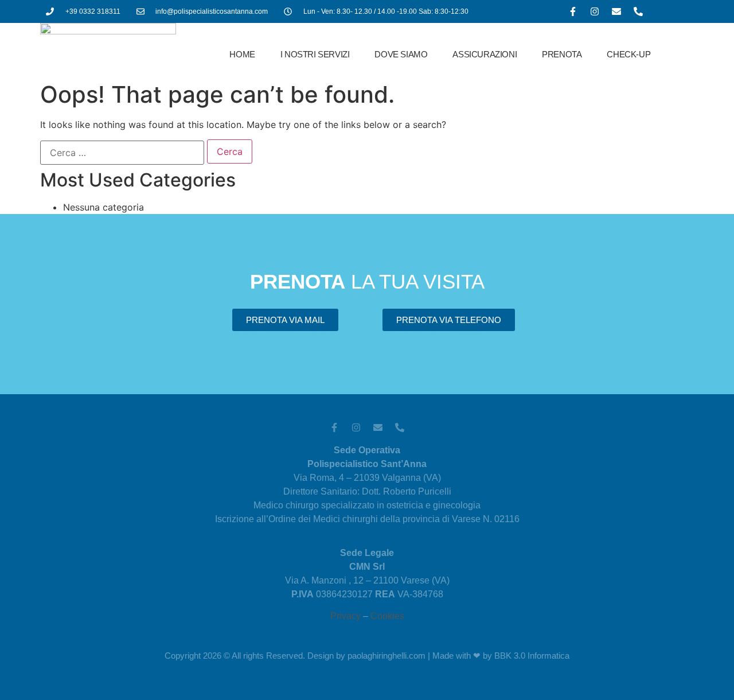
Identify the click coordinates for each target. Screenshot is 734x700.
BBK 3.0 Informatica (531, 655)
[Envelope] (616, 11)
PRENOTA (561, 54)
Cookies (387, 616)
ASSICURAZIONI (484, 54)
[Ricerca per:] (122, 153)
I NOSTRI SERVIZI (315, 54)
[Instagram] (594, 11)
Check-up (628, 54)
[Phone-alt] (638, 11)
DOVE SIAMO (400, 54)
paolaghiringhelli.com (386, 655)
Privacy (345, 616)
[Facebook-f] (572, 11)
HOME (242, 54)
